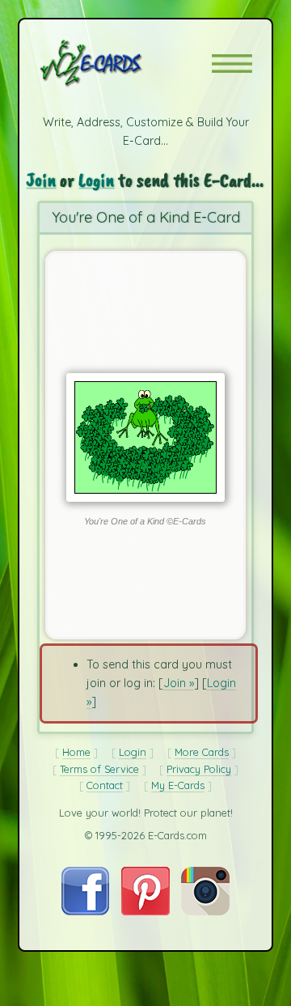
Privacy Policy (199, 768)
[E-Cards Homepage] (119, 63)
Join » (178, 683)
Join (41, 179)
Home (76, 751)
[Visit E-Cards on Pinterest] (145, 911)
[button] (232, 63)
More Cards (202, 751)
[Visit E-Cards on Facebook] (85, 911)
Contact (104, 785)
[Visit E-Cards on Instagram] (205, 911)
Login (96, 179)
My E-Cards (178, 785)
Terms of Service (99, 768)
